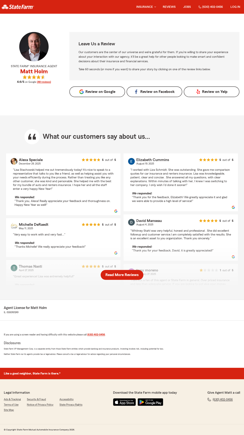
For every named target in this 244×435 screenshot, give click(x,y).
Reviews (169, 6)
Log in (235, 6)
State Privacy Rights (70, 404)
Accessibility (66, 399)
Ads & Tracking (12, 399)
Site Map (9, 410)
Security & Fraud (36, 399)
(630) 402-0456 (212, 6)
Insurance (144, 6)
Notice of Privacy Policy (40, 404)
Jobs (187, 6)
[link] (18, 7)
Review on (100, 92)
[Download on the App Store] (124, 402)
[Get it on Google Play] (150, 402)
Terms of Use (11, 404)
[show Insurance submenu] (154, 6)
